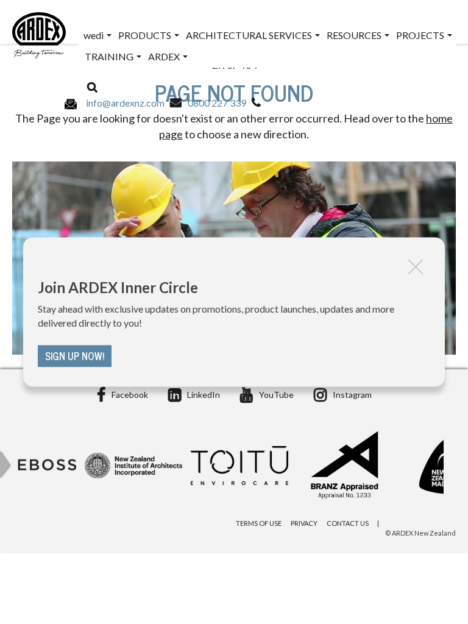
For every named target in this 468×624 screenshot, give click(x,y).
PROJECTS (421, 35)
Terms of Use (259, 523)
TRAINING (110, 56)
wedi (94, 35)
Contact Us (348, 523)
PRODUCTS (145, 35)
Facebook (130, 394)
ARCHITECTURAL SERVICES (250, 35)
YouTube (276, 394)
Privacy (304, 523)
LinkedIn (203, 394)
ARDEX (165, 56)
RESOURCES (355, 35)
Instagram (352, 394)
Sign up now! (74, 356)
